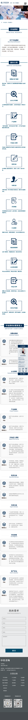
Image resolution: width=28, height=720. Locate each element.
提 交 (14, 650)
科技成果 (22, 680)
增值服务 (5, 690)
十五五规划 (14, 677)
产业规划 (14, 680)
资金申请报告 (5, 680)
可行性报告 (5, 677)
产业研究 (22, 682)
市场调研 (10, 22)
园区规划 (14, 682)
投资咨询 (22, 685)
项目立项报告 (5, 682)
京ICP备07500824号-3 (11, 670)
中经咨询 (5, 22)
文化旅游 (14, 685)
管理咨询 (5, 688)
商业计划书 (5, 685)
